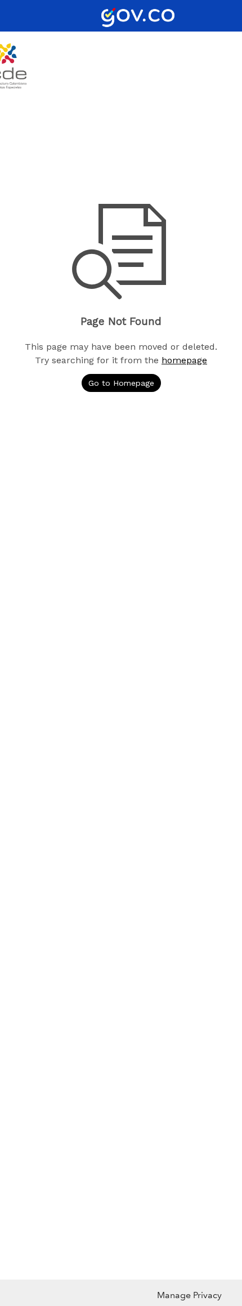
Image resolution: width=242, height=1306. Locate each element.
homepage (184, 360)
